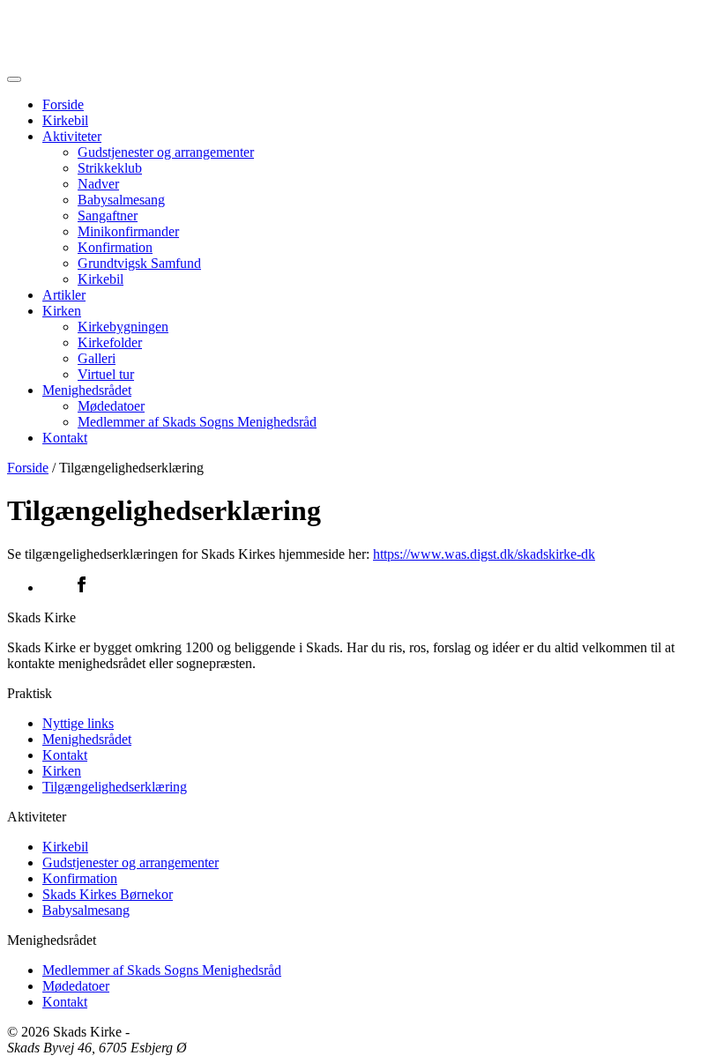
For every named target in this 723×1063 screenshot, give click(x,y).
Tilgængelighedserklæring (114, 786)
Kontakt (64, 437)
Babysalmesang (121, 199)
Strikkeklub (110, 167)
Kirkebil (65, 120)
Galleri (97, 358)
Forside (63, 104)
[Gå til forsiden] (361, 33)
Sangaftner (108, 215)
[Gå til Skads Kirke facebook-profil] (379, 586)
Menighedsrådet (86, 390)
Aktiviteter (71, 136)
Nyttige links (78, 723)
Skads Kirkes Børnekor (107, 894)
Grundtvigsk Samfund (139, 263)
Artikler (64, 294)
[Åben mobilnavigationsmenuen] (14, 79)
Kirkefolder (110, 342)
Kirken (61, 310)
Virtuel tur (106, 374)
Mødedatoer (111, 405)
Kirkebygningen (123, 326)
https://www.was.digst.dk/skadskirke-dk (484, 553)
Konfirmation (115, 247)
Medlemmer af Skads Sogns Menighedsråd (197, 421)
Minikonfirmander (128, 231)
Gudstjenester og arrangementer (166, 152)
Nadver (98, 183)
